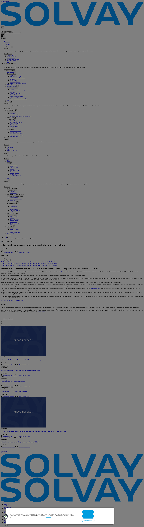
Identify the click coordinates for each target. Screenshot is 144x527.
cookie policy (48, 517)
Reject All (88, 516)
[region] (60, 516)
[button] (5, 516)
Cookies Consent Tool (88, 520)
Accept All (88, 512)
